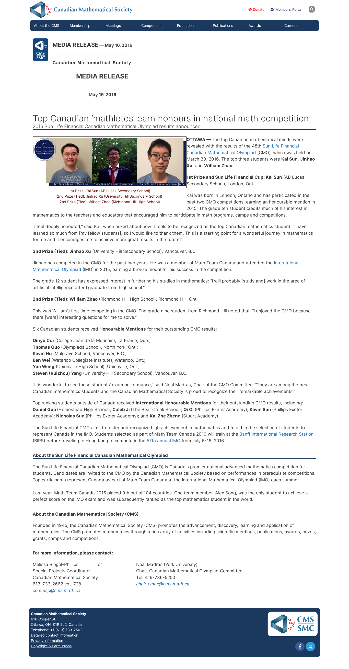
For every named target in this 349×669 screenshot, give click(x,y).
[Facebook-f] (300, 646)
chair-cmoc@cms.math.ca (162, 583)
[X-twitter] (310, 646)
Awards (255, 25)
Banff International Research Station (276, 434)
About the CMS (46, 25)
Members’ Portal (288, 9)
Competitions (152, 25)
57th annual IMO (164, 440)
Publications (223, 25)
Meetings (113, 25)
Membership (80, 25)
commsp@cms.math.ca (56, 590)
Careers (290, 25)
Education (185, 25)
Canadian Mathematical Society (58, 613)
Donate (258, 9)
